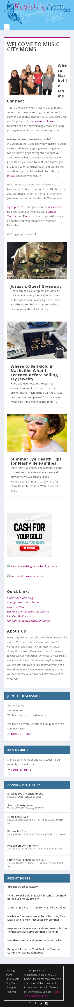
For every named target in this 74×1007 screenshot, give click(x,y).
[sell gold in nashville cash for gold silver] (29, 556)
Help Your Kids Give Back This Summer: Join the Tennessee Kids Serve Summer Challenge (37, 930)
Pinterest (29, 216)
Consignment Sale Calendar (23, 602)
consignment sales (43, 121)
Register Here (21, 769)
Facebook (50, 211)
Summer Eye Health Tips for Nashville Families (36, 461)
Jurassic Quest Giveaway (36, 286)
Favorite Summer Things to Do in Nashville (34, 940)
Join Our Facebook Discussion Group (28, 620)
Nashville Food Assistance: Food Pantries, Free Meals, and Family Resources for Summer (36, 918)
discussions (55, 207)
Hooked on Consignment (22, 845)
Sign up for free (16, 207)
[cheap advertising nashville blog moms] (32, 566)
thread (11, 175)
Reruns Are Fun (16, 831)
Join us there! (21, 734)
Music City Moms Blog (20, 598)
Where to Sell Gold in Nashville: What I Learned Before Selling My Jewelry (34, 372)
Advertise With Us (17, 607)
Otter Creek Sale (17, 817)
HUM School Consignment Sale (26, 860)
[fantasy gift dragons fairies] (25, 576)
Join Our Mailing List (19, 616)
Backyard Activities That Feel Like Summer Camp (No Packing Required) (34, 950)
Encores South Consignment (25, 793)
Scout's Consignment (20, 805)
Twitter (11, 216)
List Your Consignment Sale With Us (28, 611)
